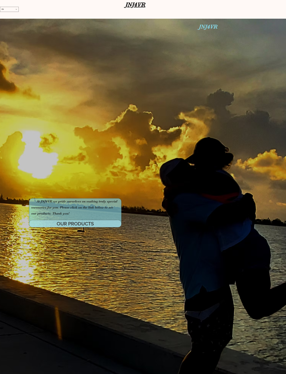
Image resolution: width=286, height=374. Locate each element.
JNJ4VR (135, 4)
